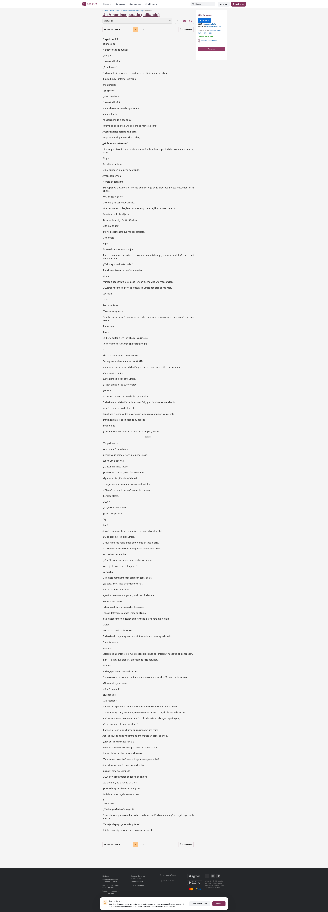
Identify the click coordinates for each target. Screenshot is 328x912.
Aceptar (219, 904)
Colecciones (135, 4)
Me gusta (205, 20)
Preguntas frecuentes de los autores (110, 892)
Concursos (120, 4)
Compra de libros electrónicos (138, 877)
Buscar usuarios (137, 885)
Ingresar (224, 4)
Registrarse (238, 4)
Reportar (211, 49)
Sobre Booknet (137, 882)
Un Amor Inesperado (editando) (132, 11)
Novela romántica (213, 26)
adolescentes (215, 30)
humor (200, 33)
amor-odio (208, 33)
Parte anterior (112, 29)
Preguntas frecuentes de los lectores (110, 886)
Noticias (105, 876)
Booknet (105, 11)
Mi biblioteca (151, 4)
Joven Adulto (114, 11)
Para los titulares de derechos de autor (110, 881)
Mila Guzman (205, 15)
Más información (200, 904)
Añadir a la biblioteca (209, 41)
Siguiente (187, 29)
